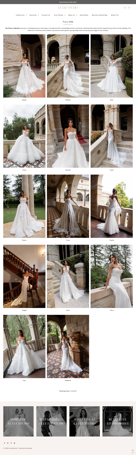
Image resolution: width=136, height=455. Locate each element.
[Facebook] (4, 443)
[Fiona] (68, 206)
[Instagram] (7, 443)
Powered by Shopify (25, 448)
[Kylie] (112, 66)
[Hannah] (68, 136)
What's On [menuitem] (115, 15)
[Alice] (68, 276)
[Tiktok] (14, 443)
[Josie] (112, 136)
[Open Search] (125, 7)
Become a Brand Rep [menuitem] (99, 15)
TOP (132, 452)
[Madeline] (68, 346)
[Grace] (24, 206)
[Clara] (112, 276)
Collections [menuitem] (20, 15)
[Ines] (24, 346)
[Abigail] (24, 276)
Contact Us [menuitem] (46, 15)
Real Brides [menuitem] (84, 15)
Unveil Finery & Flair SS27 (68, 2)
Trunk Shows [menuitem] (58, 15)
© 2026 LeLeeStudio (10, 448)
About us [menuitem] (71, 15)
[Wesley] (68, 66)
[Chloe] (24, 136)
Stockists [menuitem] (33, 15)
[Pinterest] (11, 443)
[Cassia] (112, 206)
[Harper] (24, 66)
